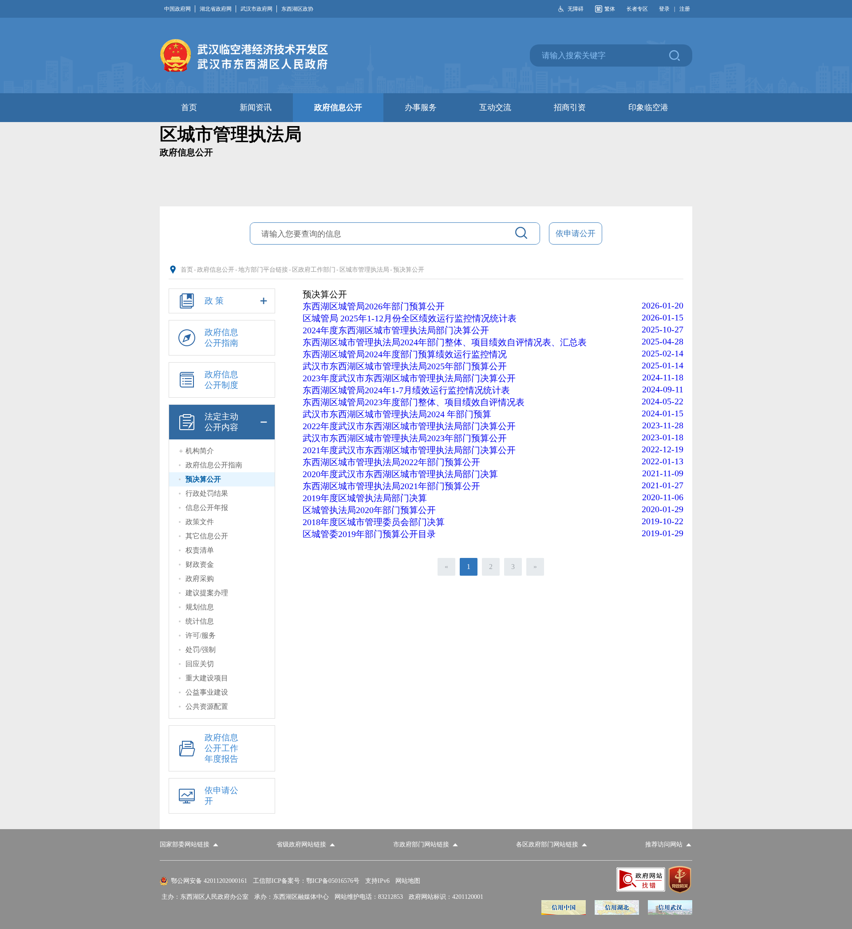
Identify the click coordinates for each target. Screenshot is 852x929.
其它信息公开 (206, 536)
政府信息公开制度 (221, 380)
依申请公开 (576, 233)
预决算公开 (408, 269)
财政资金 (199, 564)
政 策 (214, 300)
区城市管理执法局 (364, 269)
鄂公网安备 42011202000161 (209, 881)
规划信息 (199, 607)
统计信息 (199, 621)
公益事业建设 (206, 692)
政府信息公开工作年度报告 (221, 748)
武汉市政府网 (256, 9)
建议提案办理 (206, 593)
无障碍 (576, 9)
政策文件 (199, 522)
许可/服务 (200, 635)
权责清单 (199, 550)
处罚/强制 (200, 649)
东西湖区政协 (297, 9)
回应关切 (199, 664)
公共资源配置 (206, 706)
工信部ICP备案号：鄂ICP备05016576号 (306, 881)
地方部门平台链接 (263, 269)
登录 (664, 9)
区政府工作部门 (313, 269)
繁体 (609, 9)
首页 (187, 269)
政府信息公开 (215, 269)
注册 (684, 9)
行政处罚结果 (206, 493)
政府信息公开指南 (221, 338)
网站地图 (407, 881)
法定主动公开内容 (221, 422)
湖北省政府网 (216, 9)
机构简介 (199, 451)
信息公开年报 (206, 507)
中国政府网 (177, 9)
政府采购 (199, 578)
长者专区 (637, 9)
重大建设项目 (206, 678)
